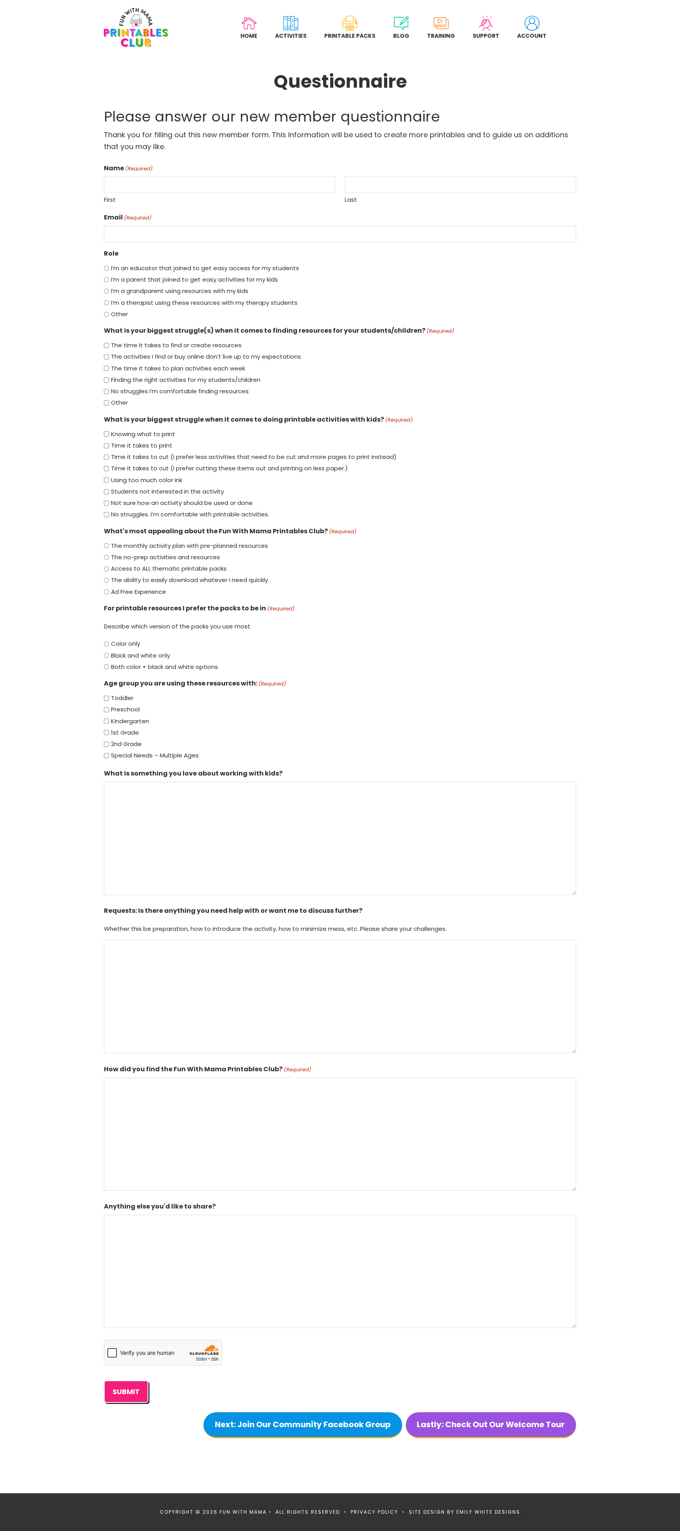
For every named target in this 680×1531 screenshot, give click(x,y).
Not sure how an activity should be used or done (182, 503)
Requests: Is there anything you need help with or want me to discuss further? (233, 910)
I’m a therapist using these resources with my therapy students (204, 302)
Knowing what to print (143, 434)
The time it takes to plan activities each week (178, 368)
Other (119, 314)
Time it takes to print (141, 445)
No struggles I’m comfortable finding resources (180, 391)
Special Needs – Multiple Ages (155, 755)
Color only (125, 643)
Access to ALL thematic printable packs (169, 568)
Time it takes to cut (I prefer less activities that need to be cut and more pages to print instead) (254, 457)
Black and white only (140, 655)
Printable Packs (349, 35)
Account (532, 35)
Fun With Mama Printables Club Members (136, 27)
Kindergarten (130, 721)
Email (128, 217)
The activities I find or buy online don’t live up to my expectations (206, 356)
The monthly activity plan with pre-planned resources (189, 546)
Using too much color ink (146, 480)
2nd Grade (126, 744)
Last (351, 199)
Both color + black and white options (164, 667)
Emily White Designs (488, 1512)
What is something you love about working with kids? (193, 773)
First (110, 199)
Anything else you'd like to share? (160, 1206)
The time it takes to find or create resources (176, 345)
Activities (291, 35)
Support (486, 35)
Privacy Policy (374, 1512)
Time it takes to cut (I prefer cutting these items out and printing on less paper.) (229, 468)
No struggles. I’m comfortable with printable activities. (190, 514)
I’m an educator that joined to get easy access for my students (205, 268)
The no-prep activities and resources (165, 557)
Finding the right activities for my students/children (186, 380)
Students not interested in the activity (167, 491)
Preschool (125, 709)
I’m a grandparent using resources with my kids (179, 291)
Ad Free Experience (138, 592)
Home (248, 35)
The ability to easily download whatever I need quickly (189, 580)
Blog (401, 35)
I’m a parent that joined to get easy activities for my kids (194, 279)
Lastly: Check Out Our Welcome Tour (491, 1424)
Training (441, 35)
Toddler (122, 698)
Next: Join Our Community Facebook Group (303, 1424)
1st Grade (125, 732)
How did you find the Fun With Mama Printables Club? (207, 1069)
